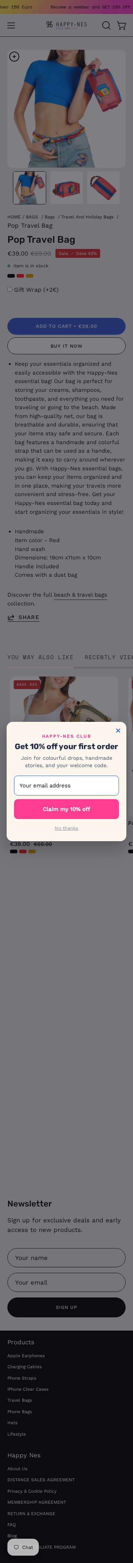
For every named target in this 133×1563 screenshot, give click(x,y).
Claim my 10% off (66, 809)
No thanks (66, 828)
